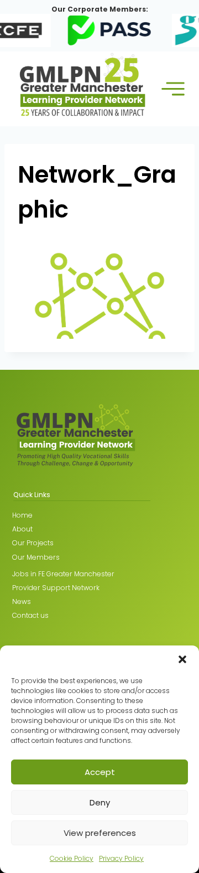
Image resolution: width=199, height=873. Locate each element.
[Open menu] (173, 89)
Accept (100, 772)
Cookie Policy (71, 858)
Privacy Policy (121, 858)
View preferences (100, 833)
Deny (100, 802)
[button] (182, 659)
